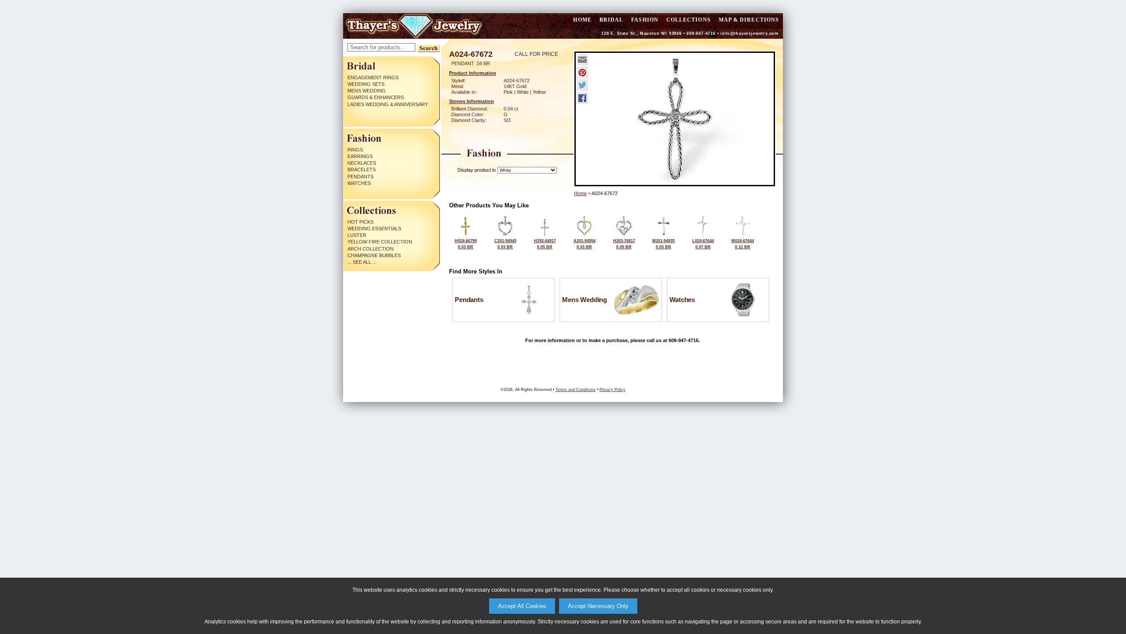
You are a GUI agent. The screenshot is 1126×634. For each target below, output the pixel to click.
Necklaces (361, 163)
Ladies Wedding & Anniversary (387, 104)
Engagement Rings (372, 77)
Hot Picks (360, 222)
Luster (356, 235)
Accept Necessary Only (598, 606)
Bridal (611, 20)
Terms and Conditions (576, 389)
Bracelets (361, 169)
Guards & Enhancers (375, 97)
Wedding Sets (365, 84)
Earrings (360, 156)
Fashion (644, 20)
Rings (355, 149)
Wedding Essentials (374, 228)
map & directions (749, 20)
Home (580, 193)
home (582, 20)
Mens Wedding (366, 90)
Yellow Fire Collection (379, 241)
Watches (359, 183)
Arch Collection (370, 248)
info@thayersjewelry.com (749, 33)
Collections (688, 20)
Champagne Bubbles (374, 255)
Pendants (360, 176)
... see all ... (362, 262)
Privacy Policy (612, 389)
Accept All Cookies (522, 606)
